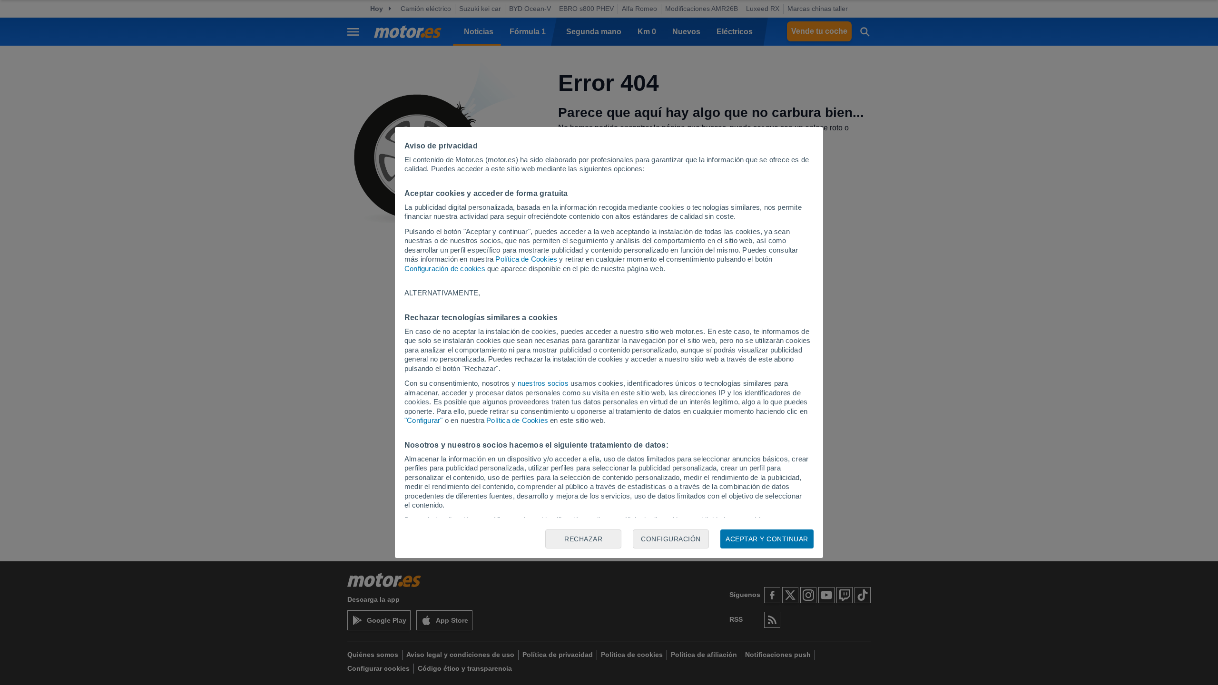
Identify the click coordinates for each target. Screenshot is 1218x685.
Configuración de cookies (444, 268)
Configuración (671, 539)
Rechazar (583, 539)
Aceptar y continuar (767, 539)
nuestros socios (543, 383)
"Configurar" (423, 420)
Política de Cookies (526, 259)
